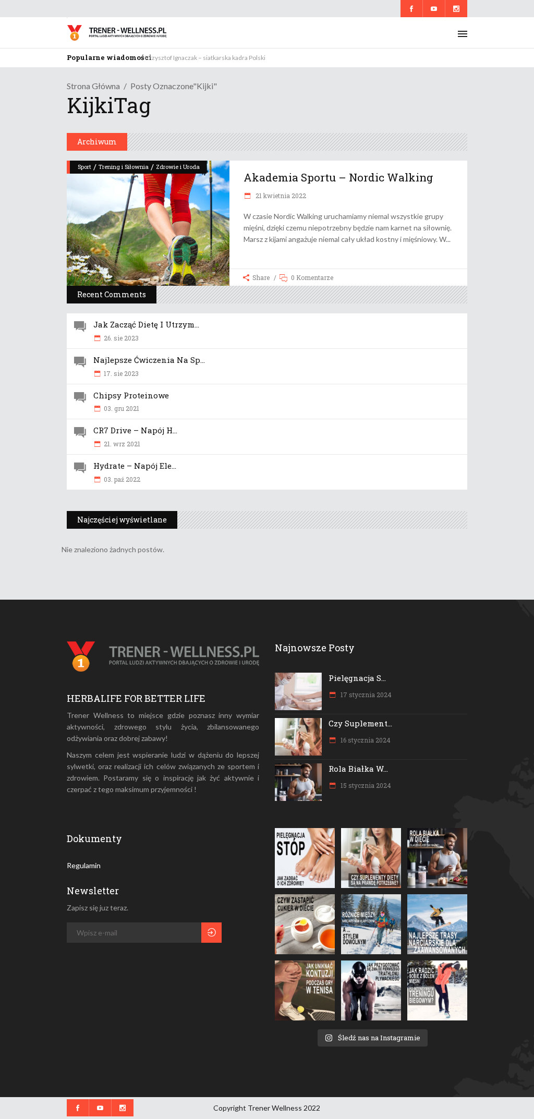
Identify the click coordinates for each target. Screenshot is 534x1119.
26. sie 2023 (121, 338)
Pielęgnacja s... (357, 678)
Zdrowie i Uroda (178, 167)
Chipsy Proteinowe (131, 395)
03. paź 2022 (122, 479)
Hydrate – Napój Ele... (134, 465)
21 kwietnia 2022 (280, 195)
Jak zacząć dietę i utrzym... (146, 324)
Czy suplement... (360, 723)
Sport (84, 167)
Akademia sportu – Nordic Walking (338, 177)
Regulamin (84, 865)
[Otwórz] (305, 858)
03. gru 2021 (121, 408)
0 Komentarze (312, 277)
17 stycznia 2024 (365, 694)
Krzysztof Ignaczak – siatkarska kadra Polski (205, 58)
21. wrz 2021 (122, 444)
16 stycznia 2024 (365, 740)
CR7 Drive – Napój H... (135, 430)
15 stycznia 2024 (365, 785)
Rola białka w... (358, 768)
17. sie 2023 (121, 373)
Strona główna (93, 86)
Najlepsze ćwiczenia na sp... (149, 360)
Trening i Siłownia (124, 167)
